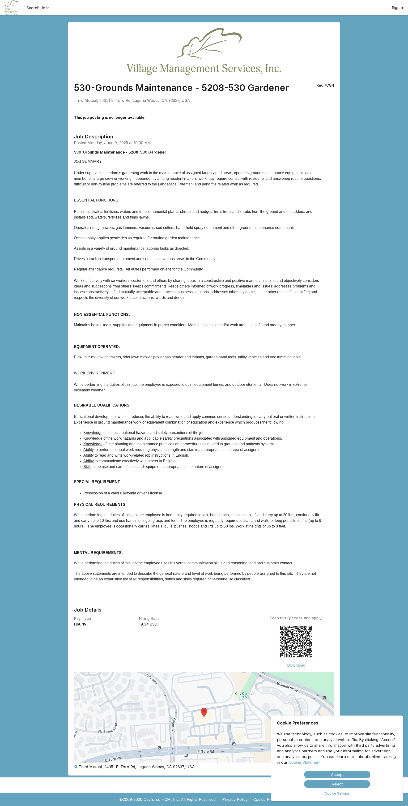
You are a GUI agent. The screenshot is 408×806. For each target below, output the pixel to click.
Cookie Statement (304, 762)
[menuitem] (11, 7)
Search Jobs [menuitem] (38, 7)
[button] (204, 717)
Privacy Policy (235, 799)
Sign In (398, 7)
